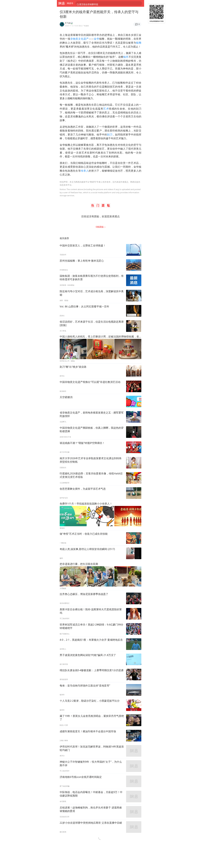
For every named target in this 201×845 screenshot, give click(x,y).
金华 (96, 38)
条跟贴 (100, 226)
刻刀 (109, 134)
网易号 (70, 3)
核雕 (138, 42)
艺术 (106, 108)
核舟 (125, 56)
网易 (61, 3)
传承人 (85, 170)
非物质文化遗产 (79, 38)
